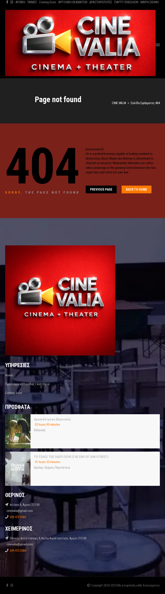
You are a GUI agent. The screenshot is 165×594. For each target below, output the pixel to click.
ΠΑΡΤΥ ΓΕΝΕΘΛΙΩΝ (126, 2)
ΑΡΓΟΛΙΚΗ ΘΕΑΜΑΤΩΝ (72, 2)
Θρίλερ (38, 467)
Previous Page (101, 189)
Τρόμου (48, 467)
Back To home (136, 189)
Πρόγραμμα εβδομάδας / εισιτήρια (27, 384)
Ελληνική (39, 430)
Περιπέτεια (62, 467)
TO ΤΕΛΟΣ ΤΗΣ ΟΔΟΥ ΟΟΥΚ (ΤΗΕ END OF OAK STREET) (71, 457)
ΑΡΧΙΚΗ (20, 2)
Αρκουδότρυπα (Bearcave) (52, 419)
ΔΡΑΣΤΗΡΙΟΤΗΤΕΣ (100, 2)
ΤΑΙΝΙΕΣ (32, 2)
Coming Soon (47, 2)
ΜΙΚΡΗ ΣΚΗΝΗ (150, 2)
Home (9, 375)
